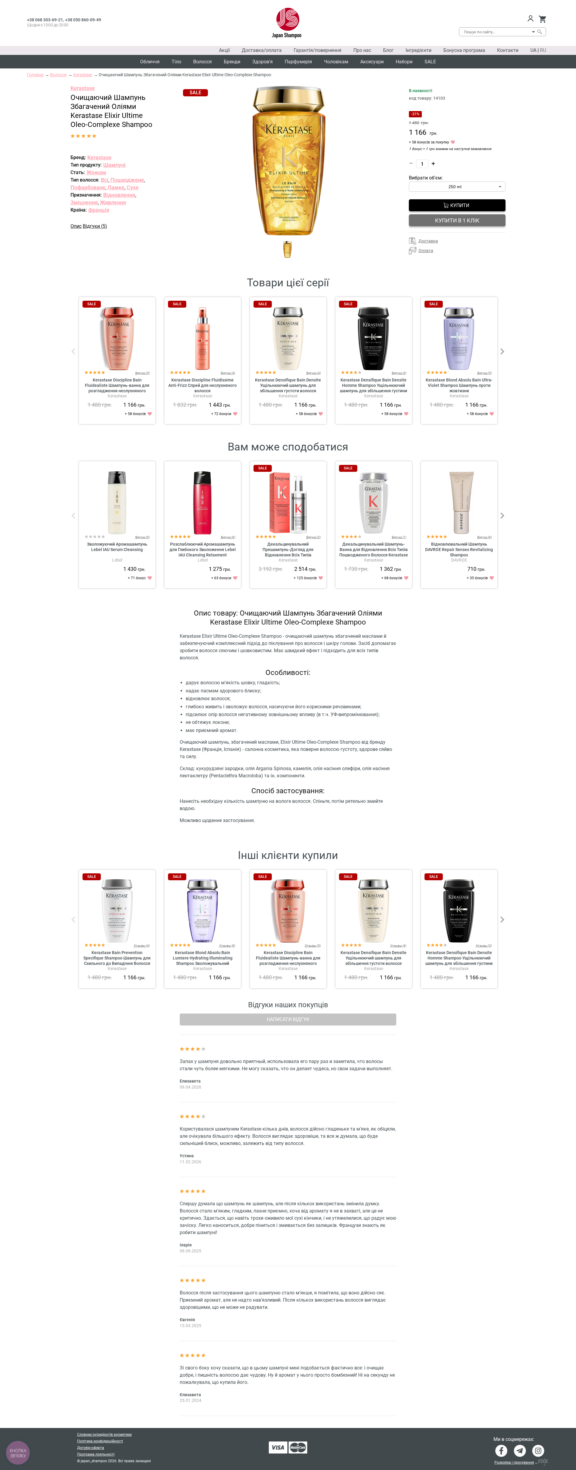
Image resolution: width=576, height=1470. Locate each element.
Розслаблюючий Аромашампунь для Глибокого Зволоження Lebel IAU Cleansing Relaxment (203, 549)
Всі (104, 180)
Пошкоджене (127, 180)
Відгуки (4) (313, 373)
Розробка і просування (514, 1462)
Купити (459, 205)
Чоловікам (336, 62)
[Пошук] (539, 32)
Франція (98, 210)
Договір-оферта (90, 1448)
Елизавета (190, 1081)
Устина (187, 1155)
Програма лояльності (96, 1454)
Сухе (133, 187)
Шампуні (114, 165)
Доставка (428, 241)
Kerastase (82, 88)
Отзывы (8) (227, 945)
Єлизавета (190, 1394)
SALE (430, 62)
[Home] (287, 23)
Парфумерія (298, 62)
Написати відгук (288, 1019)
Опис (76, 226)
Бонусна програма (464, 50)
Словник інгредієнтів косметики (104, 1434)
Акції (224, 50)
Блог (388, 50)
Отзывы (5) (313, 945)
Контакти (507, 50)
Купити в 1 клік (457, 220)
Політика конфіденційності (100, 1441)
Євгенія (187, 1319)
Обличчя (150, 62)
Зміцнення (84, 202)
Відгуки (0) (142, 537)
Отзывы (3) (484, 945)
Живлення (113, 202)
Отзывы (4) (142, 945)
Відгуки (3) (228, 373)
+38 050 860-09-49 (83, 19)
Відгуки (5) (95, 226)
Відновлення (119, 195)
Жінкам (96, 172)
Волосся (202, 62)
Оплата (425, 250)
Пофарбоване (87, 187)
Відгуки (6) (228, 537)
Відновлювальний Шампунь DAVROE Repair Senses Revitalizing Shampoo (459, 549)
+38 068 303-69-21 (45, 19)
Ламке (115, 187)
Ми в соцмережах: (514, 1439)
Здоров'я (262, 62)
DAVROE (459, 560)
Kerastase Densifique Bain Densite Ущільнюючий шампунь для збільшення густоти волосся (288, 385)
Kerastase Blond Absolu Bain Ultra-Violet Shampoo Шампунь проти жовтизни (459, 385)
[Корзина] (542, 19)
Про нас (362, 50)
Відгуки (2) (313, 537)
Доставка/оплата (262, 50)
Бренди (232, 62)
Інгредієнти (418, 50)
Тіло (176, 62)
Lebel (117, 560)
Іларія (186, 1245)
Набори (404, 62)
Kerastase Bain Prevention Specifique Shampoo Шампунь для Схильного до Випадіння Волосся (117, 958)
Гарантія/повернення (317, 50)
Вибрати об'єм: (426, 178)
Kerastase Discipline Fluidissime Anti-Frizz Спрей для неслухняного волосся (202, 385)
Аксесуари (372, 62)
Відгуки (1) (399, 537)
